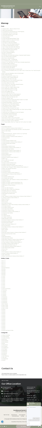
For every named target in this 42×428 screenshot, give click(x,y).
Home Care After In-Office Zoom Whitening (10, 189)
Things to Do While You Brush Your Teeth (10, 108)
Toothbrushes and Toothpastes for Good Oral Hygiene (13, 112)
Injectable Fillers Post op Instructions (9, 192)
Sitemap (3, 235)
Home (3, 186)
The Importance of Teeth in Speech (9, 106)
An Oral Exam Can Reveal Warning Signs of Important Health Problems (16, 55)
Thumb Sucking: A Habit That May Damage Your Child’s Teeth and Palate (16, 109)
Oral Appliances (5, 347)
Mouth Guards (5, 201)
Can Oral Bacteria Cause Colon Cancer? (10, 60)
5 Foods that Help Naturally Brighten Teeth (10, 38)
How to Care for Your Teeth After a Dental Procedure (12, 84)
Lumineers (4, 291)
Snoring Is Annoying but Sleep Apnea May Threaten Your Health (15, 99)
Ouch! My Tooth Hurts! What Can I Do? (10, 96)
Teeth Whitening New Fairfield (8, 247)
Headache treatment (6, 180)
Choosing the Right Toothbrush (8, 63)
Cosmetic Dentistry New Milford (8, 67)
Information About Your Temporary (9, 190)
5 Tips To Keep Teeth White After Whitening (11, 46)
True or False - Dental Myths (8, 116)
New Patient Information (7, 203)
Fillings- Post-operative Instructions (9, 168)
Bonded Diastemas (6, 267)
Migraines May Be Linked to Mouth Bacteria (11, 95)
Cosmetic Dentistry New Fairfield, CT (9, 66)
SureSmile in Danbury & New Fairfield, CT (10, 243)
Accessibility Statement (6, 126)
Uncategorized (5, 358)
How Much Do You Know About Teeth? (10, 81)
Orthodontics (4, 296)
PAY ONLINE (23, 426)
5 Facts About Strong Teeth (7, 35)
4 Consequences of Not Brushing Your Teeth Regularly (13, 31)
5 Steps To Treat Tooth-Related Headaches (10, 44)
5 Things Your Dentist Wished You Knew (10, 45)
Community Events (6, 137)
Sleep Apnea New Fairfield (7, 238)
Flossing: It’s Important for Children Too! (10, 76)
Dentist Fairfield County (6, 154)
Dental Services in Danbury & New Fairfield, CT (11, 150)
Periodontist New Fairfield (7, 222)
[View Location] (2, 387)
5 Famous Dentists (6, 37)
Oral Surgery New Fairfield (7, 208)
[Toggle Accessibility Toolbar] (2, 421)
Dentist (3, 343)
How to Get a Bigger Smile (7, 91)
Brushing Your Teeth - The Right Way (9, 59)
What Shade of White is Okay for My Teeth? (11, 117)
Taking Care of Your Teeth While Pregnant (10, 103)
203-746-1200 (13, 400)
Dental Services (14, 414)
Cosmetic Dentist (5, 336)
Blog (3, 132)
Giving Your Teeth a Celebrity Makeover (10, 77)
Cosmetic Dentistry (6, 337)
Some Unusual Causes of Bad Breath (9, 101)
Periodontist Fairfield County (7, 221)
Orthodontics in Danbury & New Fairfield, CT (11, 211)
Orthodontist (4, 351)
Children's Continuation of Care (8, 135)
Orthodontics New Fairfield (7, 212)
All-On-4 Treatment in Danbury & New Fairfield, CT (12, 128)
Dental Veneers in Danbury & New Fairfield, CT (11, 151)
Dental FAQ (4, 144)
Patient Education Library (7, 218)
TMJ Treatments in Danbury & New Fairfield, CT (11, 251)
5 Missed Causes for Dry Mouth (8, 41)
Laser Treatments (22, 414)
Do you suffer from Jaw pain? (8, 160)
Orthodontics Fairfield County (8, 210)
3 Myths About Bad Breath (7, 30)
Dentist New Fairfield (6, 155)
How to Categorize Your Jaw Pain (8, 85)
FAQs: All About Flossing (7, 74)
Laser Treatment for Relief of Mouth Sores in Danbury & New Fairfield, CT (17, 196)
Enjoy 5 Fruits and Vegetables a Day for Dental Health (13, 73)
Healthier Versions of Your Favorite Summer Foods (12, 80)
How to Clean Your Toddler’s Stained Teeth (10, 87)
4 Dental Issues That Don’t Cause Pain (9, 32)
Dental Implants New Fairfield (8, 149)
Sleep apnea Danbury (6, 236)
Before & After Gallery (6, 130)
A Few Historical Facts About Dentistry (9, 49)
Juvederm (4, 194)
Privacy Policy (5, 228)
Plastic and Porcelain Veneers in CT (9, 224)
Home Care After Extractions (7, 187)
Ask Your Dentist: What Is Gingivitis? (9, 56)
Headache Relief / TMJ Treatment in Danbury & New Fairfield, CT (15, 179)
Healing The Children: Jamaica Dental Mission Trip (12, 182)
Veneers (3, 309)
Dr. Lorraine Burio (5, 161)
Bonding (3, 269)
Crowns (3, 276)
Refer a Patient (5, 229)
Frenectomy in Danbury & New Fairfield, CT (10, 172)
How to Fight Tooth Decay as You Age (9, 89)
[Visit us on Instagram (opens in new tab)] (4, 396)
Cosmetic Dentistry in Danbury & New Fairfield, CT (12, 142)
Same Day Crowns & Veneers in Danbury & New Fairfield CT (14, 232)
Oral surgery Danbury (6, 205)
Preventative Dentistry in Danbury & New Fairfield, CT (13, 226)
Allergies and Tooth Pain (7, 53)
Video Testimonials (6, 254)
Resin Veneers (5, 303)
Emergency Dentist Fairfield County (9, 162)
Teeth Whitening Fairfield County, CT (9, 244)
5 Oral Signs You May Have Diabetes (9, 42)
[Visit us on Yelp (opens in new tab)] (9, 396)
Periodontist (4, 353)
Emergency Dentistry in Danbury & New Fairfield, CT (12, 165)
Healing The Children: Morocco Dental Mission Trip (12, 183)
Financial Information (6, 169)
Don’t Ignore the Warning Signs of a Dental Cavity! (12, 69)
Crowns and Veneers (6, 288)
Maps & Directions (5, 199)
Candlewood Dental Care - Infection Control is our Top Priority (14, 133)
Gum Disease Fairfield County (8, 176)
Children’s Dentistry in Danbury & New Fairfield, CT (12, 136)
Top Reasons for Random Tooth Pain (9, 114)
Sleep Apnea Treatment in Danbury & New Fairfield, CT (13, 239)
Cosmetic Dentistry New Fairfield (8, 143)
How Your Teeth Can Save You (8, 92)
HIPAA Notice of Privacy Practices (8, 185)
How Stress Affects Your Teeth (8, 83)
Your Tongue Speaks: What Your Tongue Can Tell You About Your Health (16, 121)
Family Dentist (5, 344)
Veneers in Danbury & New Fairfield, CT (10, 253)
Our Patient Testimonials (7, 217)
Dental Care (4, 339)
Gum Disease (4, 175)
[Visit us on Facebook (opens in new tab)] (2, 396)
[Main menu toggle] (40, 6)
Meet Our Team (5, 200)
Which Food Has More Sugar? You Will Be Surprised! (12, 119)
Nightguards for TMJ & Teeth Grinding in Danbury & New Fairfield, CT (16, 204)
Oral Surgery (4, 349)
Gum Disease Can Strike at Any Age (9, 78)
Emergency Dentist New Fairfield (8, 164)
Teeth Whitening (5, 356)
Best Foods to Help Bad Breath (8, 58)
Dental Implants (5, 340)
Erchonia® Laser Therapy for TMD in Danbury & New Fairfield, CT (15, 167)
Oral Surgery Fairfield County (8, 207)
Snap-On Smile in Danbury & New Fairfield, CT (11, 240)
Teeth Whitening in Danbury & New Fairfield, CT (11, 246)
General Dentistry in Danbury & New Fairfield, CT (12, 174)
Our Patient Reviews (6, 215)
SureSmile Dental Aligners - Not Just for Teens (11, 102)
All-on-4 (3, 260)
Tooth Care (4, 357)
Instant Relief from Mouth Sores (8, 193)
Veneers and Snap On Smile (7, 330)
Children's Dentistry (6, 335)
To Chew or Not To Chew (7, 110)
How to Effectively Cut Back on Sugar (9, 88)
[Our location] (38, 426)
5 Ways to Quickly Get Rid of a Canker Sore (10, 48)
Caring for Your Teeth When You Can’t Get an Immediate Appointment (16, 62)
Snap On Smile (5, 305)
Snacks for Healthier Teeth (7, 98)
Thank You (4, 250)
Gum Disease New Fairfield (7, 178)
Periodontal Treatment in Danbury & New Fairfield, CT (13, 219)
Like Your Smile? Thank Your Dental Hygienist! (11, 94)
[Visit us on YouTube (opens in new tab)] (6, 396)
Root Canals (4, 231)
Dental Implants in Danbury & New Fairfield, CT (11, 147)
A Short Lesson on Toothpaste (8, 51)
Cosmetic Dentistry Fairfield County (9, 140)
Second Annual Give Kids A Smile (8, 233)
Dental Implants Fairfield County (8, 146)
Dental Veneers (5, 342)
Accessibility (13, 421)
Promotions (4, 354)
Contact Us (4, 139)
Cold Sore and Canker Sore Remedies (9, 64)
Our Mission (4, 214)
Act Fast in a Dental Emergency (8, 52)
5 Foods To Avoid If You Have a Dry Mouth (10, 39)
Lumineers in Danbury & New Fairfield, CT (10, 197)
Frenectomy (4, 290)
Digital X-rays (4, 158)
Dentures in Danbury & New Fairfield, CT (10, 157)
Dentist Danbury (5, 153)
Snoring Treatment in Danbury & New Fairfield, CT (12, 242)
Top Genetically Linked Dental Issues (9, 113)
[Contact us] (41, 426)
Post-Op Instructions (6, 225)
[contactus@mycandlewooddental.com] (10, 393)
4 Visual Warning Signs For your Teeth (9, 34)
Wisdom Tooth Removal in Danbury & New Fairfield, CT (13, 256)
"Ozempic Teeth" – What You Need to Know (11, 28)
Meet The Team (6, 414)
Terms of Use (4, 249)
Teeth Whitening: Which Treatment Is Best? (10, 105)
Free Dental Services (6, 171)
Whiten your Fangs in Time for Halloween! (10, 120)
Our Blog (22, 416)
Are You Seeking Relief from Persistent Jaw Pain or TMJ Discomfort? (16, 129)
